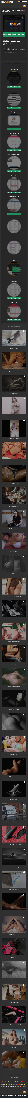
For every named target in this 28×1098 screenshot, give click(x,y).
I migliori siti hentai (14, 754)
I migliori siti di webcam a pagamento (14, 844)
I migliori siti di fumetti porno (14, 641)
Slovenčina (16, 1086)
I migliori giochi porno (14, 551)
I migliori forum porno (14, 619)
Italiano (16, 1084)
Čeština (19, 1081)
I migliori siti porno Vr (14, 528)
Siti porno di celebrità (14, 912)
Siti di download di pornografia (14, 867)
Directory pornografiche (14, 10)
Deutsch (10, 1084)
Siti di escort (14, 957)
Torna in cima (22, 65)
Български (12, 1081)
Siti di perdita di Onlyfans (14, 438)
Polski (21, 1084)
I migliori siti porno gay (14, 393)
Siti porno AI (14, 1047)
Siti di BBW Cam (14, 573)
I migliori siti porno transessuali (14, 596)
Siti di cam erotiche (14, 348)
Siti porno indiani (14, 1069)
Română (3, 1086)
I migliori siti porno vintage (14, 461)
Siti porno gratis (14, 664)
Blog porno (14, 979)
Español (24, 1086)
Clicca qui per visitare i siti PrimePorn (14, 34)
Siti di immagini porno (14, 799)
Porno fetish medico (14, 1002)
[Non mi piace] (5, 45)
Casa (3, 10)
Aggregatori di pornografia (14, 371)
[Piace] (3, 45)
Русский (10, 1086)
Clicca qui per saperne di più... (14, 86)
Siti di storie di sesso (14, 934)
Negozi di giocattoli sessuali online (14, 1024)
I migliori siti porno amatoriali (14, 686)
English (5, 1081)
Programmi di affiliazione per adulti (14, 821)
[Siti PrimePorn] (14, 23)
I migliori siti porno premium (14, 731)
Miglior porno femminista (14, 776)
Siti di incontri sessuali (14, 506)
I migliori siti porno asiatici (14, 416)
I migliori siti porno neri (14, 483)
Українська (6, 1089)
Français (3, 1084)
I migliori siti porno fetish (14, 709)
